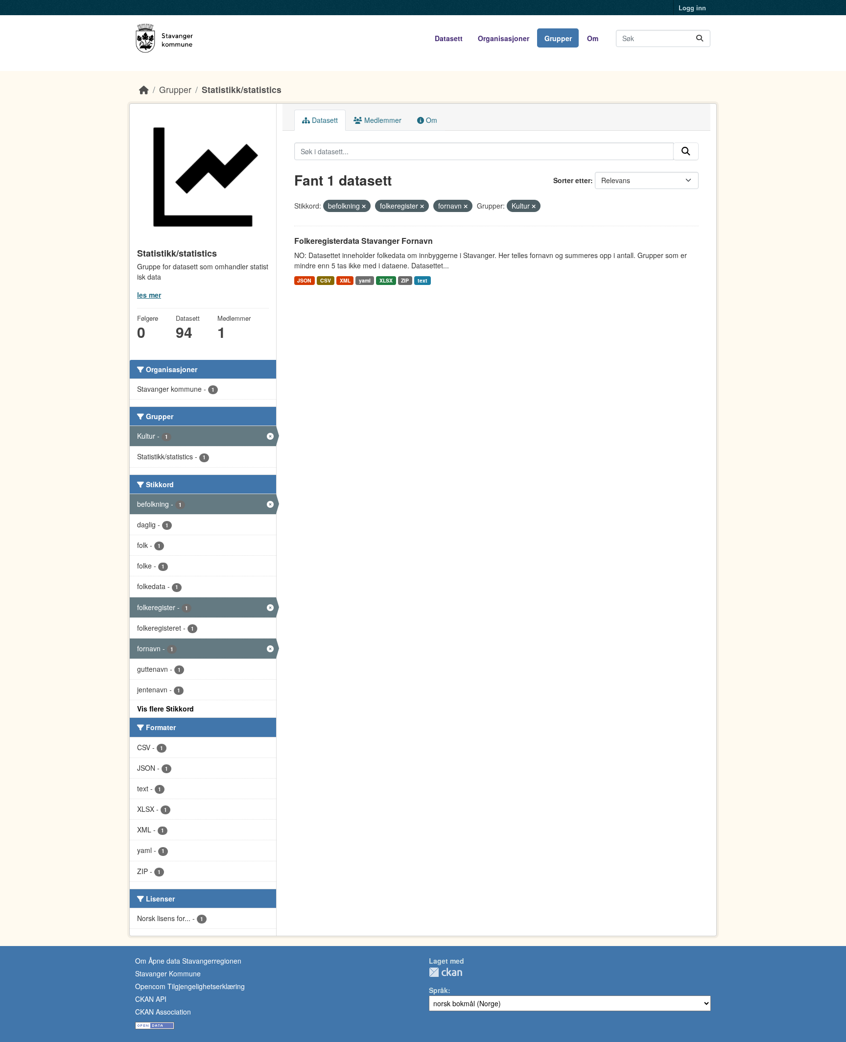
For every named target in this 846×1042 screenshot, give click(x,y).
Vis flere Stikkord (165, 708)
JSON (304, 280)
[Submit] (699, 38)
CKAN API (150, 999)
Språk (438, 990)
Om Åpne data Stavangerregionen (188, 961)
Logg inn (692, 7)
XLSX (386, 280)
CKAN (445, 972)
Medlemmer (381, 120)
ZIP (405, 280)
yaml (365, 280)
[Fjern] (364, 206)
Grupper (558, 38)
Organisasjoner (503, 38)
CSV (325, 280)
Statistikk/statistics (242, 89)
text (422, 280)
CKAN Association (163, 1012)
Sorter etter (571, 180)
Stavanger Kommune (168, 973)
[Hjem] (144, 89)
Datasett (449, 38)
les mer (149, 295)
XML (345, 280)
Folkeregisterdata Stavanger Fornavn (363, 240)
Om (592, 38)
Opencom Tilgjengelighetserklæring (190, 986)
